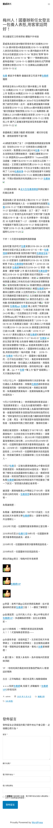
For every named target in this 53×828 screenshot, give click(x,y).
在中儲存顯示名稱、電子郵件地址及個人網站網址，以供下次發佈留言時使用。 (27, 797)
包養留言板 (42, 253)
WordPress (37, 822)
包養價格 (18, 264)
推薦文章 (41, 696)
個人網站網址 (8, 785)
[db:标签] (9, 701)
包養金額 (42, 271)
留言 (5, 734)
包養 (5, 75)
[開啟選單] (48, 4)
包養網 (45, 75)
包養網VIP (16, 584)
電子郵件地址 (8, 774)
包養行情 (22, 533)
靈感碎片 (7, 4)
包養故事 (18, 171)
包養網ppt (15, 306)
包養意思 (24, 494)
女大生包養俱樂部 (29, 189)
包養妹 (46, 178)
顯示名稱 (7, 763)
